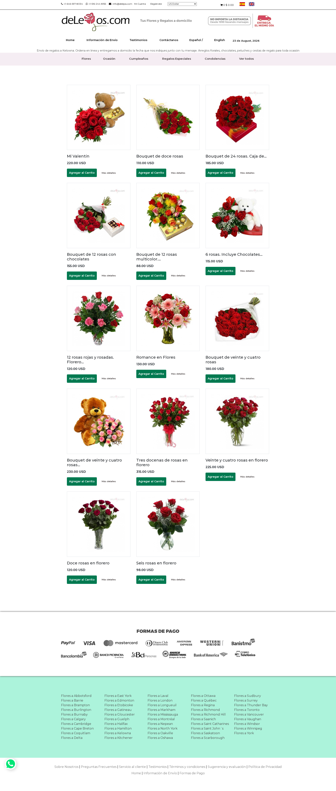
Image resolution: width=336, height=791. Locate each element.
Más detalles (109, 173)
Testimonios (138, 40)
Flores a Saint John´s (207, 728)
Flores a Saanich (203, 719)
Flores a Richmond (205, 710)
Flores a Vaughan (247, 719)
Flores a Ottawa (203, 696)
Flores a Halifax (116, 724)
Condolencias (215, 58)
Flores (86, 58)
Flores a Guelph (116, 719)
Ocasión (109, 58)
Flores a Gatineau (118, 710)
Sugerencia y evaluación (227, 767)
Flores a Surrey (246, 700)
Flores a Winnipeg (248, 728)
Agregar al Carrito (82, 172)
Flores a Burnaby (74, 714)
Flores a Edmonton (119, 700)
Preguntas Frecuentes (98, 767)
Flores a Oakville (160, 733)
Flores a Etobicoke (118, 705)
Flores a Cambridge (76, 724)
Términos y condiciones (187, 767)
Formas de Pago (192, 773)
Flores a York (244, 733)
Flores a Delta (71, 738)
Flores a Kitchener (118, 738)
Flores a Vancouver (249, 714)
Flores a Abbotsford (76, 696)
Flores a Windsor (247, 724)
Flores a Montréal (161, 719)
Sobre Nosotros (66, 767)
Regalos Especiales (176, 58)
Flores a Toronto (247, 710)
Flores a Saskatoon (205, 733)
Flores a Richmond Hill (208, 714)
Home (70, 40)
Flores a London (160, 700)
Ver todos (246, 58)
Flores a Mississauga (163, 714)
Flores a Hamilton (118, 728)
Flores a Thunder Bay (251, 705)
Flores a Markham (161, 710)
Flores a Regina (203, 705)
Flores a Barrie (72, 700)
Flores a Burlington (76, 710)
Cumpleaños (138, 58)
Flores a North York (163, 728)
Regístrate (156, 3)
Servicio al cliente (132, 767)
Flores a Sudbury (247, 696)
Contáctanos (168, 40)
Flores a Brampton (75, 705)
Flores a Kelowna (117, 733)
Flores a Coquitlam (75, 733)
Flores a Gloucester (119, 714)
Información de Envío (102, 40)
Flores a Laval (158, 696)
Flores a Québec (204, 700)
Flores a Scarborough (208, 738)
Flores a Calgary (73, 719)
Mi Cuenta (140, 3)
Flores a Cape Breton (77, 728)
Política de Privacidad (265, 767)
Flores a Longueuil (162, 705)
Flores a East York (118, 696)
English (219, 40)
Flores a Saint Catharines (210, 724)
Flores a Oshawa (160, 738)
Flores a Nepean (160, 724)
